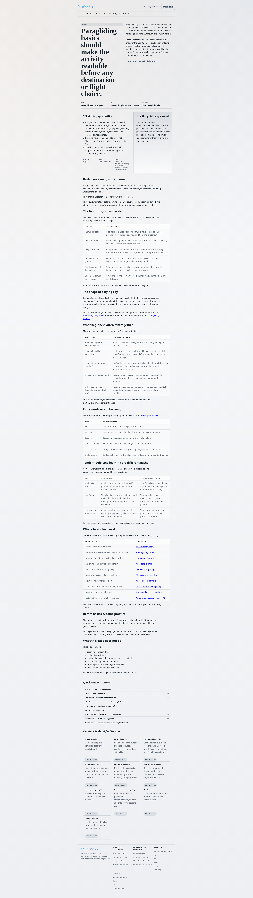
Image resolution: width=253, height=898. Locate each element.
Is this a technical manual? (94, 694)
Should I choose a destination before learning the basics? (106, 723)
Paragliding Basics (119, 861)
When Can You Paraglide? (141, 857)
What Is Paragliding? (119, 853)
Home (80, 14)
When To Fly (113, 14)
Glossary (115, 881)
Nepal (156, 862)
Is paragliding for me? (145, 552)
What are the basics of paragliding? (97, 689)
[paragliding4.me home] (86, 7)
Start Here (168, 7)
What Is (86, 14)
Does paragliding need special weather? (99, 706)
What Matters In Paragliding (142, 864)
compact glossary (151, 415)
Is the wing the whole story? (95, 710)
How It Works (103, 14)
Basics (92, 14)
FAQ (114, 885)
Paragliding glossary (145, 598)
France (156, 855)
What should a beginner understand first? (100, 698)
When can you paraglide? (147, 575)
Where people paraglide (146, 581)
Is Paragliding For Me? (120, 857)
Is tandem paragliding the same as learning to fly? (103, 702)
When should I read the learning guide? (99, 719)
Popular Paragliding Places (163, 851)
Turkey (156, 866)
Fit (97, 14)
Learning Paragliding (120, 877)
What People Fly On (139, 853)
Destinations (132, 14)
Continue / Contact (119, 888)
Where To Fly (123, 14)
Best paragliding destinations (149, 592)
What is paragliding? (145, 546)
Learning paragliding (145, 569)
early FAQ (161, 598)
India (155, 859)
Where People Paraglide (141, 861)
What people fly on (144, 564)
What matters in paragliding (148, 586)
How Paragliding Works (120, 864)
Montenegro (158, 870)
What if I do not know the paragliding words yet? (103, 714)
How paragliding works (93, 315)
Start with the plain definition (142, 61)
